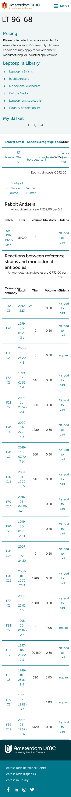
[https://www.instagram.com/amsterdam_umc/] (24, 789)
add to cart (64, 238)
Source (13, 193)
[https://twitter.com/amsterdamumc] (32, 789)
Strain (20, 142)
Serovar (10, 142)
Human (31, 193)
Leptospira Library (16, 780)
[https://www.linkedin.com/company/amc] (16, 789)
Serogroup (45, 142)
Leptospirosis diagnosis (20, 774)
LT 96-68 (18, 157)
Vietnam (31, 188)
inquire (63, 355)
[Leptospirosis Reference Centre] (21, 8)
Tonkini (9, 157)
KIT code (56, 142)
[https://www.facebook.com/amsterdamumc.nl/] (8, 789)
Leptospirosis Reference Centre (26, 768)
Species (32, 142)
